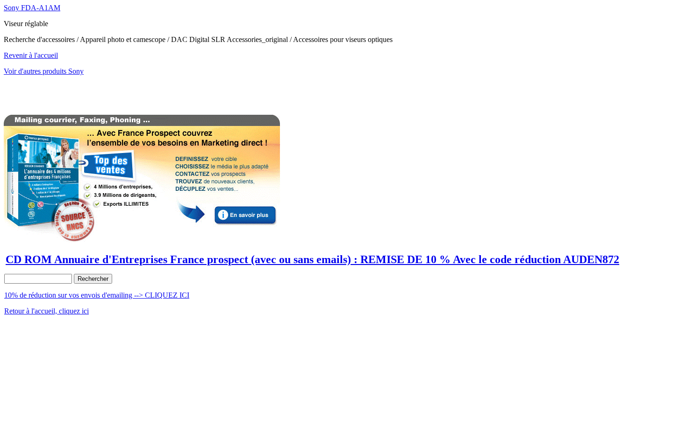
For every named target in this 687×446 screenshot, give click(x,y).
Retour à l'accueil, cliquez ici (46, 311)
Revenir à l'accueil (31, 55)
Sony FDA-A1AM (32, 8)
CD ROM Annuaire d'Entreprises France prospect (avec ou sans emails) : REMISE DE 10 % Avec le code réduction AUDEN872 (312, 259)
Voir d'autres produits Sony (44, 71)
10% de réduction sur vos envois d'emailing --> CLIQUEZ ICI (96, 295)
